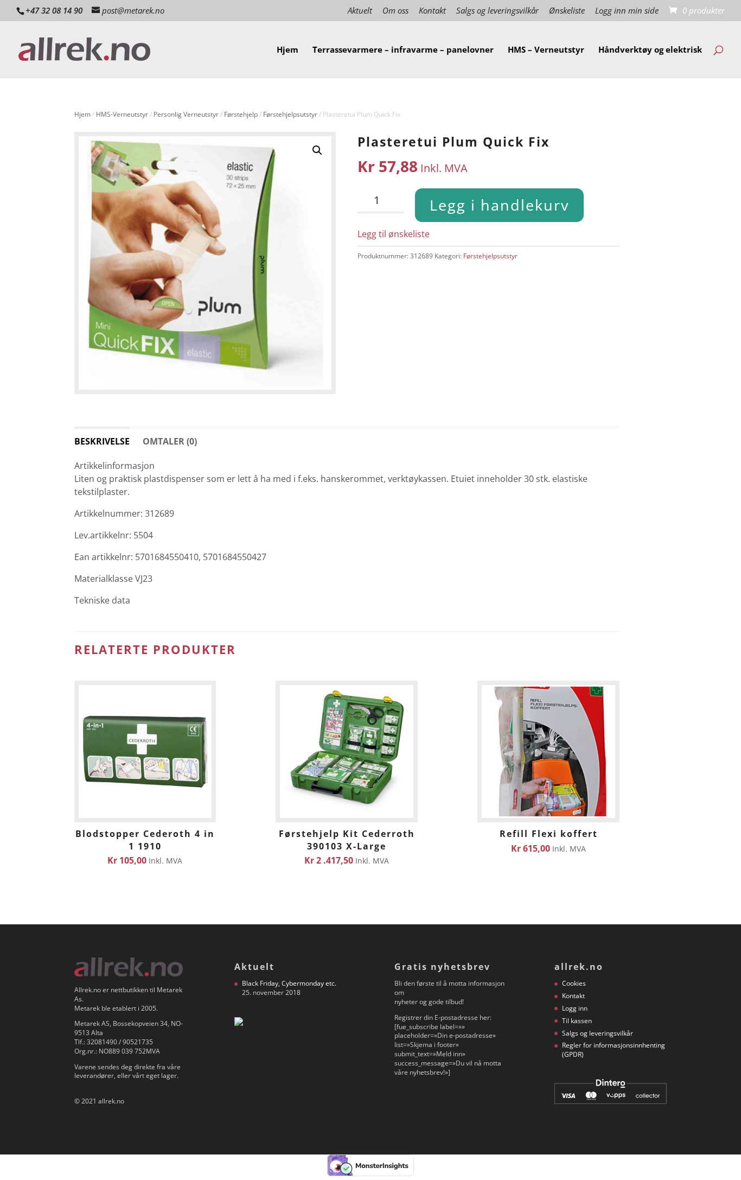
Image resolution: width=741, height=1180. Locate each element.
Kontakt (432, 11)
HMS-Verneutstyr (122, 114)
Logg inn (574, 1008)
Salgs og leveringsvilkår (497, 11)
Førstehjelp (241, 114)
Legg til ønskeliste (393, 234)
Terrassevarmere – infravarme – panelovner (403, 50)
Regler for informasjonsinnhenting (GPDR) (613, 1050)
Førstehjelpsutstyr (290, 114)
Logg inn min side (627, 11)
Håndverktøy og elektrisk (650, 50)
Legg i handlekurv (499, 205)
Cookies (574, 983)
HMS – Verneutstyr (546, 50)
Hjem (287, 50)
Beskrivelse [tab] (102, 441)
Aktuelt (360, 11)
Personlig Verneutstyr (186, 114)
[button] (317, 150)
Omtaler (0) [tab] (170, 441)
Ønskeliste (567, 11)
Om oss (395, 11)
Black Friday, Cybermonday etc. (289, 983)
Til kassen (577, 1020)
